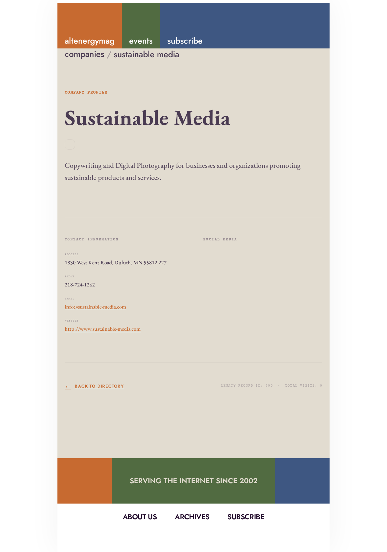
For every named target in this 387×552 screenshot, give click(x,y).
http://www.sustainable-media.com (103, 328)
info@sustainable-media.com (95, 306)
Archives (192, 516)
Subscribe (245, 516)
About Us (140, 516)
